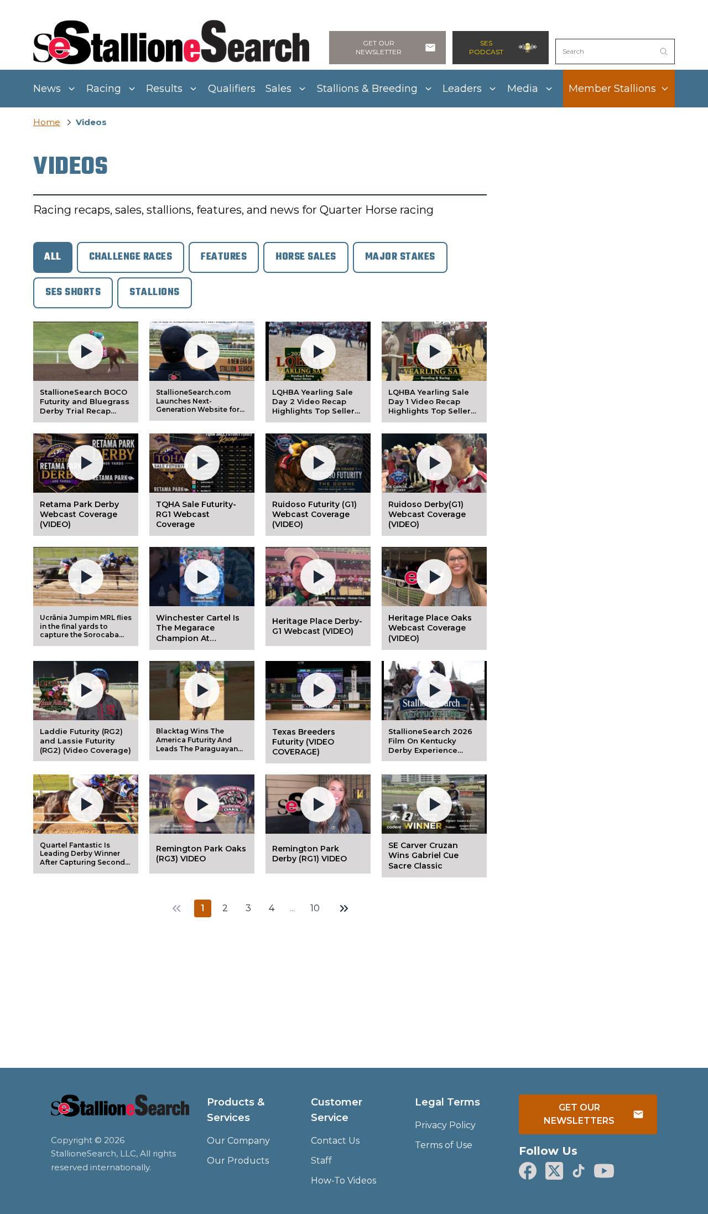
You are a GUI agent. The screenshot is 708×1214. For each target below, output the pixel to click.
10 (315, 908)
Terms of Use (443, 1145)
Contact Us (335, 1140)
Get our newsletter (379, 47)
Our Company (238, 1140)
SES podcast (486, 47)
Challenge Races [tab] (131, 257)
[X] (554, 1171)
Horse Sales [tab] (305, 257)
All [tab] (52, 257)
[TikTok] (578, 1170)
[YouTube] (604, 1171)
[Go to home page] (120, 1112)
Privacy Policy (445, 1125)
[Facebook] (528, 1171)
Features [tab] (224, 257)
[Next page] (344, 908)
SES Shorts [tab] (73, 293)
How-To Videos (343, 1180)
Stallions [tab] (154, 293)
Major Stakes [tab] (400, 257)
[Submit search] (663, 51)
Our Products (238, 1160)
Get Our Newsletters (579, 1114)
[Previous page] (176, 908)
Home (46, 122)
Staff (321, 1160)
